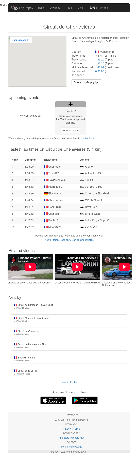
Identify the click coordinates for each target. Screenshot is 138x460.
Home (41, 7)
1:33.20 (99, 59)
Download (55, 7)
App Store (64, 437)
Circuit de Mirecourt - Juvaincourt (33, 306)
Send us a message (71, 446)
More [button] (80, 7)
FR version (102, 7)
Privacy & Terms (71, 428)
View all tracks (69, 382)
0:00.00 (99, 71)
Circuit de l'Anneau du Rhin (30, 346)
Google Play (77, 437)
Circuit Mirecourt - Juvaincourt (31, 319)
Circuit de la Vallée (25, 372)
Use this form (87, 138)
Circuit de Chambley (26, 332)
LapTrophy (26, 7)
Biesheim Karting (25, 359)
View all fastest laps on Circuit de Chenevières (69, 239)
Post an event (70, 130)
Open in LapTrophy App (86, 82)
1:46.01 (99, 67)
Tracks (68, 7)
